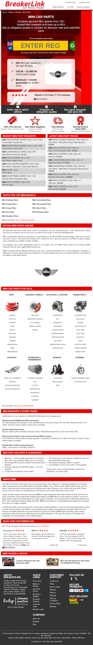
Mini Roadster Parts (10, 216)
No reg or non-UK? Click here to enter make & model (43, 53)
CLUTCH (35, 385)
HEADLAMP (58, 326)
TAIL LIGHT (58, 341)
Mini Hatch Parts (39, 208)
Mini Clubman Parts (10, 200)
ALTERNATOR (57, 315)
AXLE (35, 382)
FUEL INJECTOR (80, 326)
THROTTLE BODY (80, 344)
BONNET (12, 315)
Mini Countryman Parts (41, 204)
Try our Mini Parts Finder (25, 220)
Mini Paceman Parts (40, 212)
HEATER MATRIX (57, 330)
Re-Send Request (36, 600)
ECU (57, 319)
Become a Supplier (83, 7)
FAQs (52, 584)
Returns (53, 592)
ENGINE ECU (57, 322)
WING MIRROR (12, 352)
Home (4, 12)
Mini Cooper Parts (9, 204)
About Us (36, 618)
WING (12, 348)
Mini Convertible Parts (41, 200)
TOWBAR (12, 341)
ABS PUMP (35, 315)
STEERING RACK (80, 382)
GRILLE (12, 330)
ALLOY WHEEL (35, 322)
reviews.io (45, 526)
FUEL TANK (80, 333)
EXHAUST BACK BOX (12, 385)
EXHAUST (12, 382)
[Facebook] (71, 579)
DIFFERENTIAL (35, 389)
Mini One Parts (8, 212)
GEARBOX (35, 400)
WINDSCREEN (12, 344)
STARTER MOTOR (58, 337)
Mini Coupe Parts (9, 208)
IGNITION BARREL (57, 333)
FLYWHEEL (35, 396)
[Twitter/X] (76, 579)
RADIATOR (80, 337)
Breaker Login (71, 2)
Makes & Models (58, 7)
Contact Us (54, 581)
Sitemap (53, 606)
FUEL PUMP (80, 330)
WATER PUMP (80, 352)
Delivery (53, 589)
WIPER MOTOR (58, 348)
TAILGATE (12, 337)
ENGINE (80, 322)
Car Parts (70, 7)
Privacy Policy (55, 603)
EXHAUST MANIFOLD (12, 389)
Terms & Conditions (54, 599)
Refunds (53, 595)
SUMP (80, 341)
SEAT (58, 385)
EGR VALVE (80, 319)
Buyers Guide (55, 587)
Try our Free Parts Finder (24, 405)
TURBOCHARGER (80, 348)
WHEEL (35, 330)
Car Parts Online (36, 590)
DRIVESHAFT (35, 393)
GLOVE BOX (58, 378)
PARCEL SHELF (57, 382)
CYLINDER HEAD (80, 315)
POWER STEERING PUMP (80, 378)
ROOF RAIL (12, 333)
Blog (34, 624)
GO (75, 45)
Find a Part (86, 11)
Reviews (36, 621)
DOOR (12, 326)
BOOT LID (12, 319)
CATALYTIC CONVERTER (12, 378)
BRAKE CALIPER (35, 326)
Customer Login (84, 2)
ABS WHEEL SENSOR (35, 319)
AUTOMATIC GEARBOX (35, 378)
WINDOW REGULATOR (58, 344)
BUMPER (12, 322)
